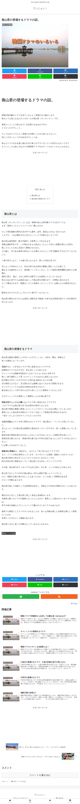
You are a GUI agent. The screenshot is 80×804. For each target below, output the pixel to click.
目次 (37, 189)
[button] (74, 418)
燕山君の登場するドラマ (41, 199)
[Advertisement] (40, 87)
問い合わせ (59, 798)
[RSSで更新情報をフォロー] (59, 596)
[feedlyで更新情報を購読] (20, 596)
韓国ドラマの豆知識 (9, 533)
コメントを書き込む (40, 775)
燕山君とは (36, 195)
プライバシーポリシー (20, 798)
